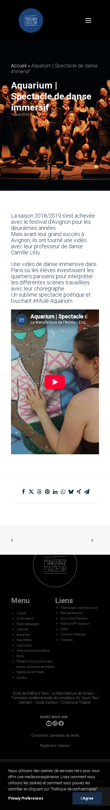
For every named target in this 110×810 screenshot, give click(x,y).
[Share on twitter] (31, 491)
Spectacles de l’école (30, 672)
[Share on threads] (39, 491)
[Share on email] (86, 491)
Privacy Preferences (25, 798)
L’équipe (22, 629)
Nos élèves (24, 640)
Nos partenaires (72, 613)
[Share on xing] (78, 491)
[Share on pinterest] (47, 491)
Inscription (24, 645)
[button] (88, 20)
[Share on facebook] (23, 491)
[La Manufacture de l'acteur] (31, 20)
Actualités (23, 634)
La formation (25, 618)
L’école (21, 613)
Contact (21, 677)
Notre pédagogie (27, 624)
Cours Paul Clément (74, 618)
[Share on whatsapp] (63, 491)
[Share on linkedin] (55, 491)
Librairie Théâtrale (73, 634)
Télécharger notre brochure (79, 607)
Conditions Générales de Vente (55, 735)
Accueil (19, 66)
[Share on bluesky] (71, 491)
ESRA (64, 629)
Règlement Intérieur (55, 746)
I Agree (87, 798)
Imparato (67, 640)
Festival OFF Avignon (75, 623)
